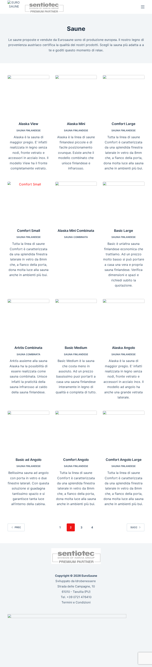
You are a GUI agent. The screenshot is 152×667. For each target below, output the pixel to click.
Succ (133, 527)
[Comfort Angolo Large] (123, 431)
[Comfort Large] (123, 95)
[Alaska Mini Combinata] (76, 202)
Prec (18, 527)
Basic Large (123, 231)
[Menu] (142, 7)
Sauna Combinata (76, 237)
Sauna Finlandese (28, 130)
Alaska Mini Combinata (76, 231)
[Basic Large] (123, 202)
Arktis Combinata (28, 348)
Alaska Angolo (123, 348)
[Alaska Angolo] (123, 319)
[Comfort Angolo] (76, 431)
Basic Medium (76, 348)
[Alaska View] (28, 95)
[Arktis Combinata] (28, 319)
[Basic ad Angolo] (28, 431)
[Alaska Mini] (76, 95)
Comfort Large (123, 124)
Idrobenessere (85, 581)
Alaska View (28, 124)
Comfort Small (28, 231)
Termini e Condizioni (76, 602)
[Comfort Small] (28, 202)
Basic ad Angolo (28, 460)
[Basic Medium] (76, 319)
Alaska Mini (76, 124)
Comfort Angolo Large (124, 460)
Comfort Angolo (76, 460)
